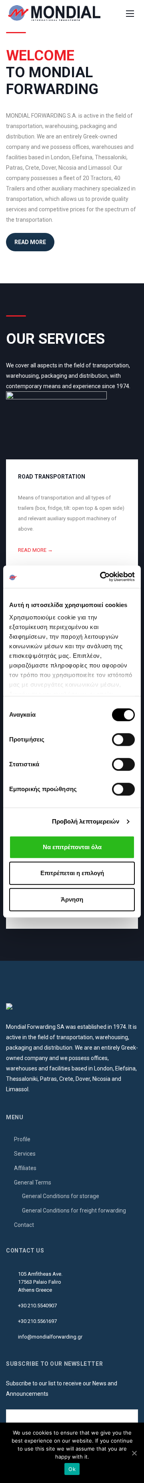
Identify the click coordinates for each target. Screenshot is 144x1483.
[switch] (123, 739)
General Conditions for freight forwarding (74, 1210)
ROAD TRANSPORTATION (51, 476)
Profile (22, 1139)
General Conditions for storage (60, 1196)
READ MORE (30, 242)
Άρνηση (72, 899)
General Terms (32, 1182)
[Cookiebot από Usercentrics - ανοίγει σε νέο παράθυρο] (101, 576)
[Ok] (134, 1453)
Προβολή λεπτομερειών (86, 821)
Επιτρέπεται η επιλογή (72, 873)
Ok (72, 1469)
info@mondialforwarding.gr (50, 1337)
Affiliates (25, 1168)
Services (25, 1153)
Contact (24, 1225)
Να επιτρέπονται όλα (72, 847)
